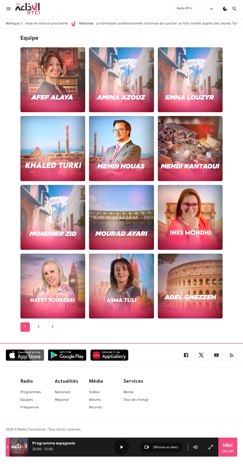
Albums (95, 400)
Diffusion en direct (165, 447)
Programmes (30, 393)
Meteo (128, 393)
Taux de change (136, 400)
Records (95, 408)
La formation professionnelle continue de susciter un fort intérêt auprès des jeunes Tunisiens (143, 24)
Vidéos (94, 393)
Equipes (26, 400)
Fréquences (29, 408)
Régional (62, 400)
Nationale (62, 393)
